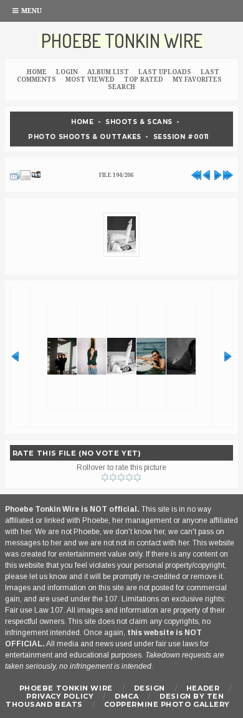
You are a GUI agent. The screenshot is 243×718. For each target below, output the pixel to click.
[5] (137, 477)
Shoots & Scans (139, 121)
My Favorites (197, 79)
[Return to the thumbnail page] (15, 173)
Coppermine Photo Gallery (167, 704)
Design (149, 688)
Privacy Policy (59, 696)
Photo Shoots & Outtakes (84, 136)
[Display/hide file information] (26, 173)
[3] (121, 477)
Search (121, 87)
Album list (108, 72)
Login (67, 72)
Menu (31, 11)
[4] (129, 477)
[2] (113, 477)
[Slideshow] (36, 173)
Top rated (143, 79)
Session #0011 (181, 136)
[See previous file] (207, 173)
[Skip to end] (228, 173)
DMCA (126, 696)
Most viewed (90, 79)
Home (37, 72)
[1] (105, 477)
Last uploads (164, 72)
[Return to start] (196, 173)
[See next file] (217, 173)
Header (202, 688)
